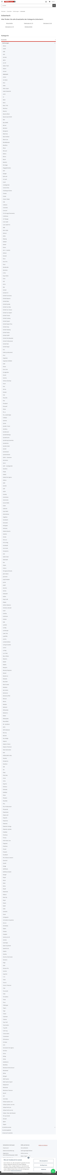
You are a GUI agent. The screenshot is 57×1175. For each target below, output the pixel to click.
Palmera (5, 786)
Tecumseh (5, 991)
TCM (4, 988)
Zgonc (4, 1121)
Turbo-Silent (6, 1033)
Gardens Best (6, 446)
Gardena (5, 429)
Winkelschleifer (28, 27)
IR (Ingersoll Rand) (7, 571)
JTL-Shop (49, 1173)
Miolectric (5, 713)
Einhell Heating (7, 329)
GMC (4, 483)
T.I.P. (4, 977)
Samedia (5, 911)
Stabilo (4, 951)
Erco (4, 355)
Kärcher (5, 588)
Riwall (4, 889)
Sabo (4, 908)
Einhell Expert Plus (7, 324)
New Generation (7, 749)
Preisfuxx (5, 835)
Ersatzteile (4, 39)
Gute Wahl (5, 511)
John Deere (5, 574)
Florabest (5, 403)
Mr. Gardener (6, 724)
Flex (4, 400)
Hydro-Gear (6, 556)
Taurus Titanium (7, 985)
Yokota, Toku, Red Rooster (9, 1113)
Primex (4, 837)
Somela (5, 940)
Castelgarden (6, 185)
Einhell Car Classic (7, 310)
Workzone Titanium (8, 1090)
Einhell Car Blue (7, 307)
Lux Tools (5, 653)
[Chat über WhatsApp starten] (53, 1171)
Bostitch (5, 162)
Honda (4, 537)
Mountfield (5, 721)
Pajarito (5, 784)
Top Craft (5, 1022)
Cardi (4, 182)
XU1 (4, 1096)
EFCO (4, 284)
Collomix (5, 205)
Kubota (5, 619)
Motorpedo (5, 718)
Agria (4, 60)
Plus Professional (7, 806)
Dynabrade (5, 267)
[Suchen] (54, 5)
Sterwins (5, 960)
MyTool (5, 735)
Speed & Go (6, 948)
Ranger (5, 874)
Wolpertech (6, 1084)
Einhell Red (6, 344)
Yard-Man (5, 1099)
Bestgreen (5, 131)
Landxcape (5, 630)
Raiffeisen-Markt (7, 872)
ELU (4, 349)
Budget (5, 173)
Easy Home (5, 276)
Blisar (4, 148)
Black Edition (6, 136)
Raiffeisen (5, 869)
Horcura (5, 539)
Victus (4, 1053)
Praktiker (5, 832)
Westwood (5, 1070)
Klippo (4, 602)
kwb (4, 622)
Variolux (5, 1050)
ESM (4, 363)
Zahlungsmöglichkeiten (26, 1150)
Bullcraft (5, 176)
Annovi (4, 71)
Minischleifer (9, 23)
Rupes (4, 903)
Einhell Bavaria (6, 298)
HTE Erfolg (5, 542)
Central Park (6, 187)
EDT (4, 281)
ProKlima (5, 846)
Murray (5, 732)
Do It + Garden (6, 250)
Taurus (4, 982)
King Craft (5, 599)
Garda (4, 423)
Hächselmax (6, 514)
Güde (4, 505)
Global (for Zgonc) (7, 477)
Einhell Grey (6, 327)
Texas (4, 999)
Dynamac (5, 270)
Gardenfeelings (7, 434)
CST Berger (5, 219)
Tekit (4, 994)
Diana (4, 247)
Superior (5, 974)
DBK (4, 227)
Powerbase (5, 812)
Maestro (5, 659)
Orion (4, 778)
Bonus (4, 156)
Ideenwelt (5, 559)
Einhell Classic (6, 315)
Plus (4, 803)
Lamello (5, 625)
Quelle (4, 863)
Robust (4, 894)
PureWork (5, 854)
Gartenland (6, 451)
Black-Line (5, 139)
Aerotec (5, 57)
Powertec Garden (7, 829)
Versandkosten (24, 1148)
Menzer (5, 698)
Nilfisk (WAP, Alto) (7, 755)
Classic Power (6, 199)
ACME (4, 48)
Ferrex (4, 389)
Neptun (5, 741)
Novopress (5, 761)
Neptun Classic (6, 744)
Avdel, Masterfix (7, 91)
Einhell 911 (5, 293)
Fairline (5, 378)
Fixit (4, 395)
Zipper (4, 1124)
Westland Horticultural (8, 1067)
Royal (4, 900)
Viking (4, 1056)
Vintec (4, 1059)
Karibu (4, 591)
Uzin (4, 1045)
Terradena (5, 996)
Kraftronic (5, 616)
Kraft (4, 610)
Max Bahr (5, 681)
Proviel (4, 849)
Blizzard (5, 151)
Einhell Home (6, 332)
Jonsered (5, 576)
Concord (5, 210)
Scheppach (5, 917)
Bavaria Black (6, 114)
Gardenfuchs (6, 437)
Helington (5, 525)
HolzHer (5, 534)
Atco (4, 82)
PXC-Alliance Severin (8, 857)
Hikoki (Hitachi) (6, 531)
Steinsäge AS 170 (9, 27)
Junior (4, 582)
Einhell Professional (8, 341)
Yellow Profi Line (7, 1107)
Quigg (4, 866)
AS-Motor (5, 80)
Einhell (4, 290)
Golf (4, 488)
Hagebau (5, 517)
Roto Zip (5, 897)
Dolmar (5, 253)
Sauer (4, 914)
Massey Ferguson (7, 670)
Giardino (5, 468)
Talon (4, 979)
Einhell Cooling (6, 318)
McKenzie (5, 693)
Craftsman (5, 216)
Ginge (4, 471)
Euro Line (5, 369)
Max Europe (6, 684)
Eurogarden (6, 372)
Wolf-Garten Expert (7, 1082)
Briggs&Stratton (7, 168)
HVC (4, 554)
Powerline (5, 820)
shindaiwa (5, 925)
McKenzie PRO (6, 696)
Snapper (5, 934)
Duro (4, 258)
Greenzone (5, 500)
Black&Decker (6, 142)
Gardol (4, 449)
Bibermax (5, 134)
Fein (4, 386)
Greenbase (5, 497)
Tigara (4, 1008)
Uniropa (5, 1042)
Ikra (4, 562)
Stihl (4, 965)
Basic (4, 102)
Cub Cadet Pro (6, 224)
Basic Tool (5, 105)
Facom (4, 375)
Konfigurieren (43, 1165)
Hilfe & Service (24, 1153)
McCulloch (5, 690)
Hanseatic (5, 522)
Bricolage (5, 165)
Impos (4, 565)
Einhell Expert (6, 321)
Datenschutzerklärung (8, 1150)
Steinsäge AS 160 (47, 23)
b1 (3, 97)
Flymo (4, 409)
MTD (4, 727)
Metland (5, 707)
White (4, 1073)
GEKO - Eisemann (7, 457)
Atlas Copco (6, 88)
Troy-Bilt (5, 1028)
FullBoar (5, 417)
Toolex (4, 1013)
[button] (46, 1)
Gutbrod (5, 508)
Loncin (4, 647)
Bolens (4, 153)
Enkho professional (7, 352)
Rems (4, 886)
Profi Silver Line (7, 840)
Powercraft (5, 815)
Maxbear (5, 687)
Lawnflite (5, 636)
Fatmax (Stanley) (7, 380)
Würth (4, 1093)
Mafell (4, 662)
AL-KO (4, 63)
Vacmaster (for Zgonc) (8, 1048)
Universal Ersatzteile (7, 1133)
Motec (4, 715)
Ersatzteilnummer (6, 1127)
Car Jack (5, 179)
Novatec (5, 758)
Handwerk (5, 520)
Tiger (4, 1011)
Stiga (4, 962)
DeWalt (5, 241)
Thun (4, 1002)
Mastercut (5, 676)
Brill (4, 170)
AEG (4, 54)
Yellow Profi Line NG (8, 1110)
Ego (4, 287)
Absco (4, 46)
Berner (4, 125)
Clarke (4, 196)
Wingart (5, 1076)
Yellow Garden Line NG (8, 1104)
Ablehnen (43, 1169)
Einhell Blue (6, 301)
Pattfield (5, 792)
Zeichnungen (5, 43)
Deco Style (5, 230)
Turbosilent (6, 1036)
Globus (4, 480)
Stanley (5, 954)
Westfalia (5, 1065)
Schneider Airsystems (8, 920)
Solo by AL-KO (6, 937)
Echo (4, 278)
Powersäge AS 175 (28, 23)
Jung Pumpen (6, 579)
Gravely (5, 494)
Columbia (5, 207)
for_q (4, 412)
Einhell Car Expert (7, 312)
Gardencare (6, 432)
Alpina (4, 68)
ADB (4, 51)
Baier (4, 99)
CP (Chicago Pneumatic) (9, 213)
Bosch (4, 159)
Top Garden (6, 1025)
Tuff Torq (5, 1030)
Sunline (5, 971)
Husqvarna (5, 551)
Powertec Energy (7, 826)
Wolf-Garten (6, 1079)
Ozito (4, 781)
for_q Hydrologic (7, 415)
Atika (4, 85)
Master (4, 673)
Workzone (5, 1087)
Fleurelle (5, 397)
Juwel (4, 585)
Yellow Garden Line (8, 1101)
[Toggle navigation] (2, 1)
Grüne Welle (6, 503)
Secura (4, 923)
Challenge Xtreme (7, 190)
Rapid (4, 877)
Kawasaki (5, 593)
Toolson (5, 1019)
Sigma (4, 928)
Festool (4, 392)
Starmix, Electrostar (8, 957)
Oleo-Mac (5, 775)
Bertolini (5, 128)
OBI (4, 766)
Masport (5, 667)
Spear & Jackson (7, 945)
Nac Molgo (5, 738)
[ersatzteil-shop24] (10, 1)
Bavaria (5, 111)
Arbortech (5, 74)
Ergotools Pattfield (7, 361)
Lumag (4, 650)
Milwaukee (5, 710)
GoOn (4, 491)
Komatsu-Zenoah (7, 608)
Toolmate (5, 1016)
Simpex (5, 931)
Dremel (5, 256)
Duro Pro (5, 261)
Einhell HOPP (6, 335)
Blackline (5, 145)
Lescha (4, 639)
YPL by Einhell (6, 1116)
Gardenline (6, 443)
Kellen (4, 596)
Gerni (4, 463)
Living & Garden (7, 644)
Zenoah (5, 1118)
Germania (5, 460)
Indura (4, 568)
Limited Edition (6, 642)
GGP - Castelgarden (8, 466)
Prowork (5, 852)
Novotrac (5, 764)
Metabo (5, 704)
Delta (4, 236)
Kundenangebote (6, 1130)
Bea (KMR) (5, 122)
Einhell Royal (6, 346)
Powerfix (5, 818)
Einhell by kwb (6, 304)
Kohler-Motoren (7, 605)
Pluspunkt (5, 809)
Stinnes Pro (6, 968)
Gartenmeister (6, 454)
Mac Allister (6, 656)
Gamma (5, 420)
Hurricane (5, 548)
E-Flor (4, 273)
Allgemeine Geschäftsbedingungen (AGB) (10, 1154)
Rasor (4, 880)
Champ (5, 193)
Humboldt (5, 545)
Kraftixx (5, 613)
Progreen (5, 843)
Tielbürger (5, 1005)
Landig (4, 627)
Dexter (4, 244)
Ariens (4, 77)
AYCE (4, 94)
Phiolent (5, 798)
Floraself (5, 406)
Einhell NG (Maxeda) (8, 338)
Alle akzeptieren (44, 1160)
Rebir (4, 883)
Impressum (6, 1148)
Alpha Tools (6, 65)
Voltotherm (5, 1062)
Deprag (5, 239)
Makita (4, 664)
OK (3, 769)
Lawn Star (5, 633)
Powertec (5, 823)
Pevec (4, 795)
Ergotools (5, 358)
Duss (4, 264)
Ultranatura (6, 1039)
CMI (4, 202)
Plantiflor (5, 801)
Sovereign (5, 942)
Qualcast (5, 860)
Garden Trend (6, 426)
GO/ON (5, 486)
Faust (4, 383)
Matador (5, 679)
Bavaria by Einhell (7, 117)
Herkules (5, 528)
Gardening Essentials (8, 440)
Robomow (5, 891)
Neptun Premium (7, 747)
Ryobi (4, 906)
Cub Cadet (5, 222)
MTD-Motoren (6, 730)
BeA (4, 119)
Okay (4, 772)
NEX (4, 752)
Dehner (5, 233)
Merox (4, 701)
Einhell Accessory (7, 295)
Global (4, 474)
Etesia (4, 366)
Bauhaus (5, 108)
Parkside (5, 789)
